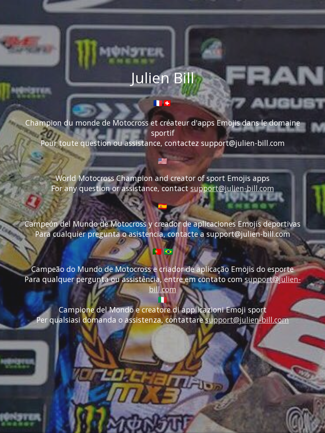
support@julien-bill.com (232, 188)
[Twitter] (157, 362)
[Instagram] (167, 362)
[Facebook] (161, 362)
